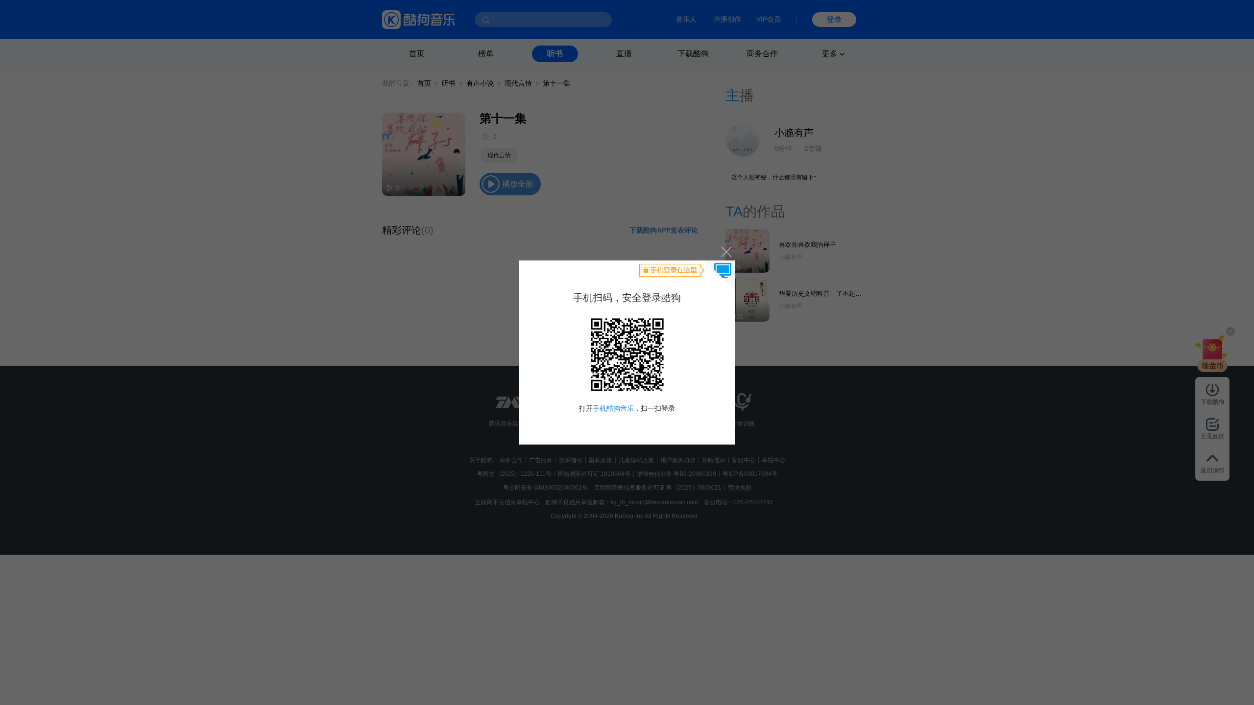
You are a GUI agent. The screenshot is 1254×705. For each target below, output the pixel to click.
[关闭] (726, 251)
